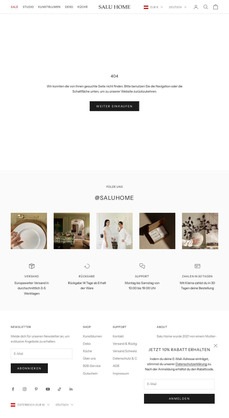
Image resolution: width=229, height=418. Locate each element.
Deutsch (175, 7)
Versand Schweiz (125, 351)
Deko (69, 7)
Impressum (121, 373)
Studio (28, 7)
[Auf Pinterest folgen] (36, 389)
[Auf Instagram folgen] (24, 389)
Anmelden (179, 398)
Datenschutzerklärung (191, 364)
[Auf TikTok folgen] (59, 389)
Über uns (89, 358)
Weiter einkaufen (114, 106)
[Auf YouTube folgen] (48, 389)
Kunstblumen (49, 7)
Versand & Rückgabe (127, 344)
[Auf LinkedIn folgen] (71, 389)
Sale (14, 7)
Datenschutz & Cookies (129, 358)
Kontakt (118, 336)
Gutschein (90, 373)
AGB (116, 366)
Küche (83, 7)
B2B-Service (92, 366)
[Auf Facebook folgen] (13, 389)
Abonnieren (29, 368)
